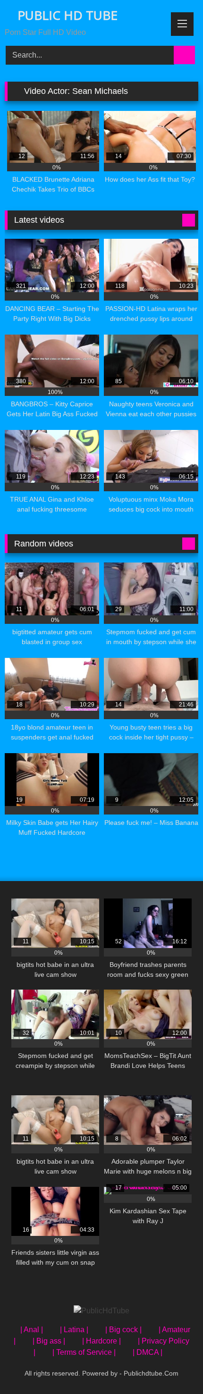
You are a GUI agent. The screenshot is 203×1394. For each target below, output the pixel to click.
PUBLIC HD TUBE (66, 15)
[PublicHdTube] (101, 1311)
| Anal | (31, 1330)
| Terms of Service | (84, 1352)
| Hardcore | (101, 1341)
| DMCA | (147, 1352)
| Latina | (74, 1330)
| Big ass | (49, 1341)
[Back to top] (174, 1366)
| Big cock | (123, 1330)
